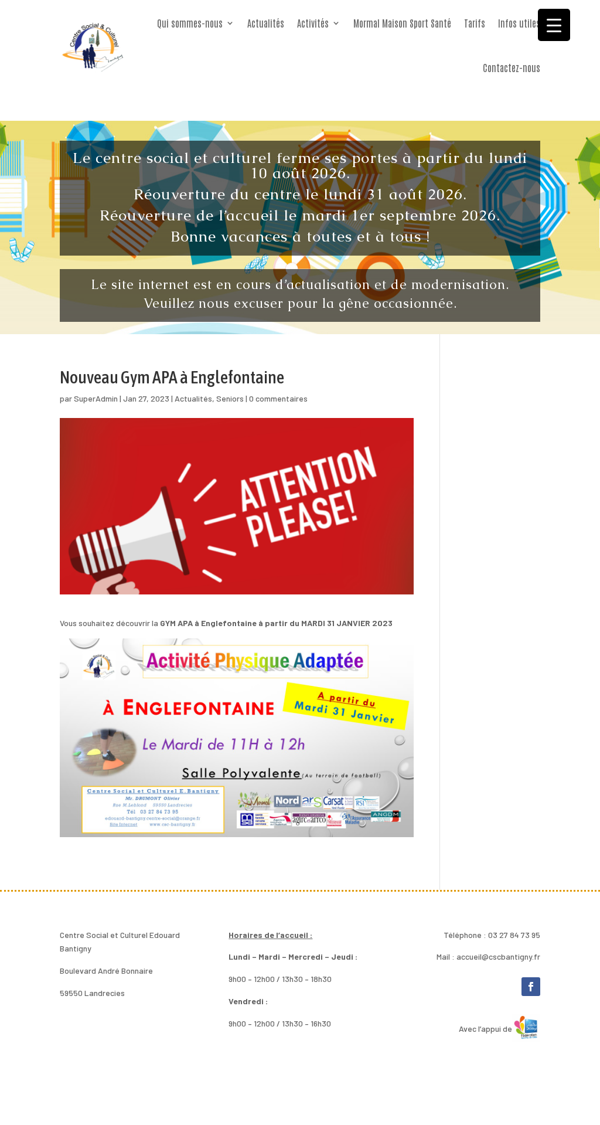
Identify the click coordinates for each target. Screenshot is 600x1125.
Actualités (265, 23)
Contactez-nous (511, 67)
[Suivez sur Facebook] (530, 986)
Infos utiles (519, 23)
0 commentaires (278, 398)
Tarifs (474, 23)
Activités (313, 23)
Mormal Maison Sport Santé (402, 23)
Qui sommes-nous (190, 23)
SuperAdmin (96, 398)
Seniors (230, 398)
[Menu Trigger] (554, 25)
